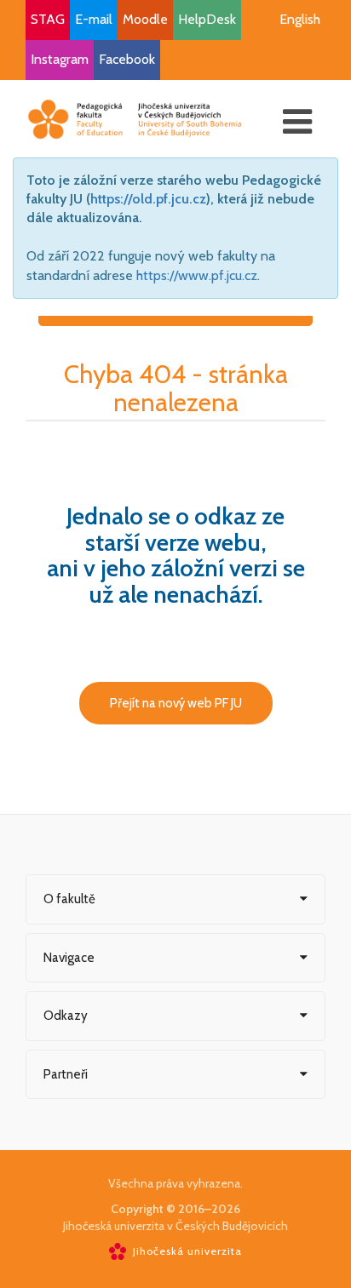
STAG (48, 19)
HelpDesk (207, 19)
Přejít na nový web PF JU (176, 703)
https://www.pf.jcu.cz (196, 275)
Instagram (60, 59)
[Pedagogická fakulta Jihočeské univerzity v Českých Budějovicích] (135, 118)
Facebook (127, 59)
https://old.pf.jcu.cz (148, 199)
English (299, 19)
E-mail (93, 19)
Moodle (145, 19)
